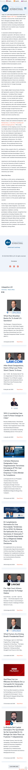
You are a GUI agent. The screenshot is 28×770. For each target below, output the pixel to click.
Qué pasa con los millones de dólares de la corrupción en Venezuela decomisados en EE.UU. (14, 683)
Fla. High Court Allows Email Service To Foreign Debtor (13, 590)
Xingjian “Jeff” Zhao (11, 16)
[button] (25, 8)
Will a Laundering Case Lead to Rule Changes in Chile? (13, 415)
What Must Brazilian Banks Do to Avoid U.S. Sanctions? (13, 318)
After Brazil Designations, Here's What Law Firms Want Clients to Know (14, 367)
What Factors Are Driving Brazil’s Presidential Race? (14, 635)
